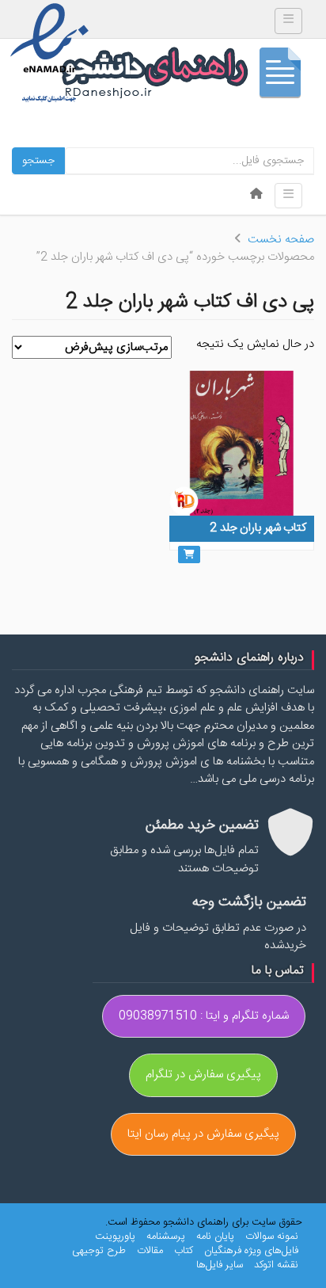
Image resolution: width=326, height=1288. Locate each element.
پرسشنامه (165, 1236)
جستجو (38, 160)
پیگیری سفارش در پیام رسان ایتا (203, 1134)
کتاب (183, 1250)
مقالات (150, 1250)
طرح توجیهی (99, 1250)
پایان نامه (215, 1236)
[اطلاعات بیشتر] (189, 554)
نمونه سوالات (271, 1236)
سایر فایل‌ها (219, 1265)
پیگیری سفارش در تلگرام (203, 1074)
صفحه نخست (281, 240)
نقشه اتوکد (276, 1265)
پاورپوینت (115, 1236)
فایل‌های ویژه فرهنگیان (251, 1250)
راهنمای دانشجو (187, 76)
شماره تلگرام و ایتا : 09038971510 (204, 1016)
